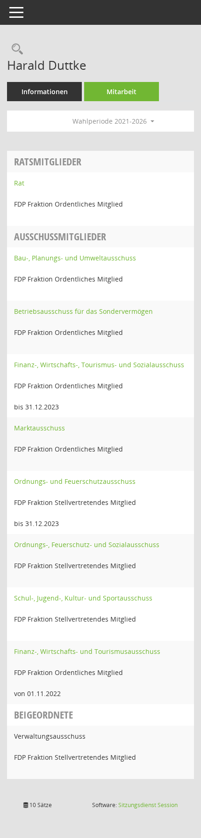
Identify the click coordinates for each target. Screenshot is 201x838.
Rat (19, 182)
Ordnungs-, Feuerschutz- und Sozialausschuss (86, 544)
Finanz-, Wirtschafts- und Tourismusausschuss (87, 651)
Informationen (45, 91)
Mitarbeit (121, 91)
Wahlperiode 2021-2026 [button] (110, 121)
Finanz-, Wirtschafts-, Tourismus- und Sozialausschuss (99, 364)
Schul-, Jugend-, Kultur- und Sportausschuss (83, 597)
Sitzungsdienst (148, 805)
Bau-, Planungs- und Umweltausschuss (75, 257)
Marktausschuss (39, 427)
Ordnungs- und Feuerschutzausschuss (75, 481)
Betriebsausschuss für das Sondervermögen (83, 311)
